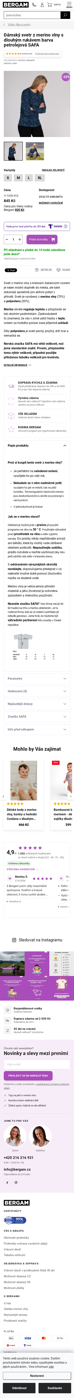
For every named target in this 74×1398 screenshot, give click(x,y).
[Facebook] (7, 1182)
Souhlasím (55, 1388)
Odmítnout (19, 1388)
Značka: (10, 63)
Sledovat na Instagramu (40, 940)
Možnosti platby (14, 1288)
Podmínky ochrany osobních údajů (25, 1243)
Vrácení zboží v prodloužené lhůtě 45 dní (29, 1270)
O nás (7, 1303)
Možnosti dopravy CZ (17, 1276)
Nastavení (37, 1376)
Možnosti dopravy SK (17, 1282)
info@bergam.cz (17, 1169)
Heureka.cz (15, 901)
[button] (24, 825)
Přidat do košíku (38, 239)
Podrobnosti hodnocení (47, 53)
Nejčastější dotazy (15, 1315)
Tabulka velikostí (53, 170)
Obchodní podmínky (16, 1237)
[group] (25, 796)
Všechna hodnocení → (22, 869)
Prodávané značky (15, 1320)
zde (51, 1367)
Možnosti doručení (51, 203)
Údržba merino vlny (16, 1309)
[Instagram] (16, 1182)
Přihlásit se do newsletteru (28, 1075)
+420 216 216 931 (19, 1158)
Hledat (65, 15)
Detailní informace (15, 365)
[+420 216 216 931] (34, 4)
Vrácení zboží (12, 1249)
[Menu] (69, 4)
